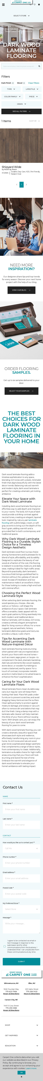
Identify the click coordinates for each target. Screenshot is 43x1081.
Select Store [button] (20, 16)
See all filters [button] (20, 111)
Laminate (29, 26)
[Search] (39, 66)
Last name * (7, 819)
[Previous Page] (16, 185)
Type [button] (9, 89)
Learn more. (31, 1068)
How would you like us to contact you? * (19, 842)
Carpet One (6, 26)
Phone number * (9, 857)
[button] (30, 4)
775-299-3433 (31, 991)
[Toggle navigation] (3, 4)
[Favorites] (34, 4)
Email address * (9, 872)
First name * (7, 803)
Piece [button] (31, 97)
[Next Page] (26, 185)
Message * (7, 917)
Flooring (18, 26)
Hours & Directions (11, 994)
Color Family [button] (10, 97)
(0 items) (39, 4)
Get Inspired (11, 1035)
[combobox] (19, 66)
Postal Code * (8, 888)
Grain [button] (20, 104)
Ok (21, 1072)
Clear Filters (33, 83)
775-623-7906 (11, 991)
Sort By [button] (32, 121)
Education (10, 1046)
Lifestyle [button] (30, 89)
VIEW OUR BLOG (19, 290)
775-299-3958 (11, 1008)
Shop (7, 1025)
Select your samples (19, 391)
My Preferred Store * (11, 903)
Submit (21, 961)
